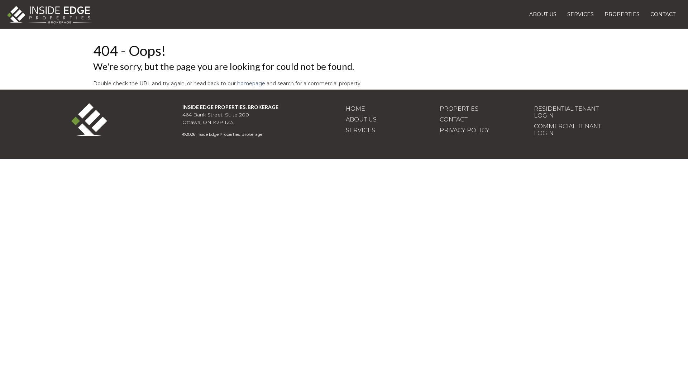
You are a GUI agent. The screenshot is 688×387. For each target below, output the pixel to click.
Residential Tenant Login (566, 112)
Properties (622, 14)
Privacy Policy (464, 130)
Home (355, 108)
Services (580, 14)
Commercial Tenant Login (567, 130)
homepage (251, 83)
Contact (662, 14)
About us (542, 14)
